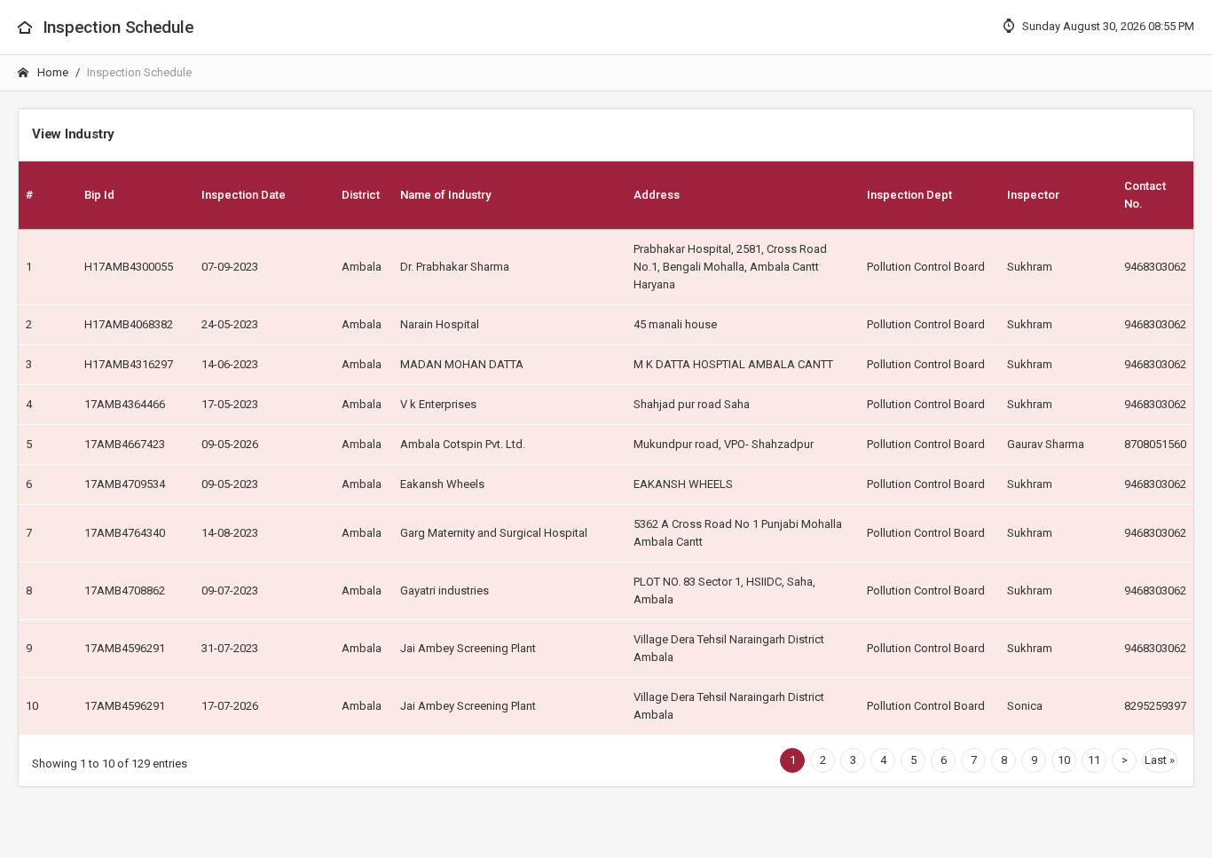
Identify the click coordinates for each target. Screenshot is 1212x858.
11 (1094, 760)
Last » (1160, 760)
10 (1064, 760)
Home (51, 72)
